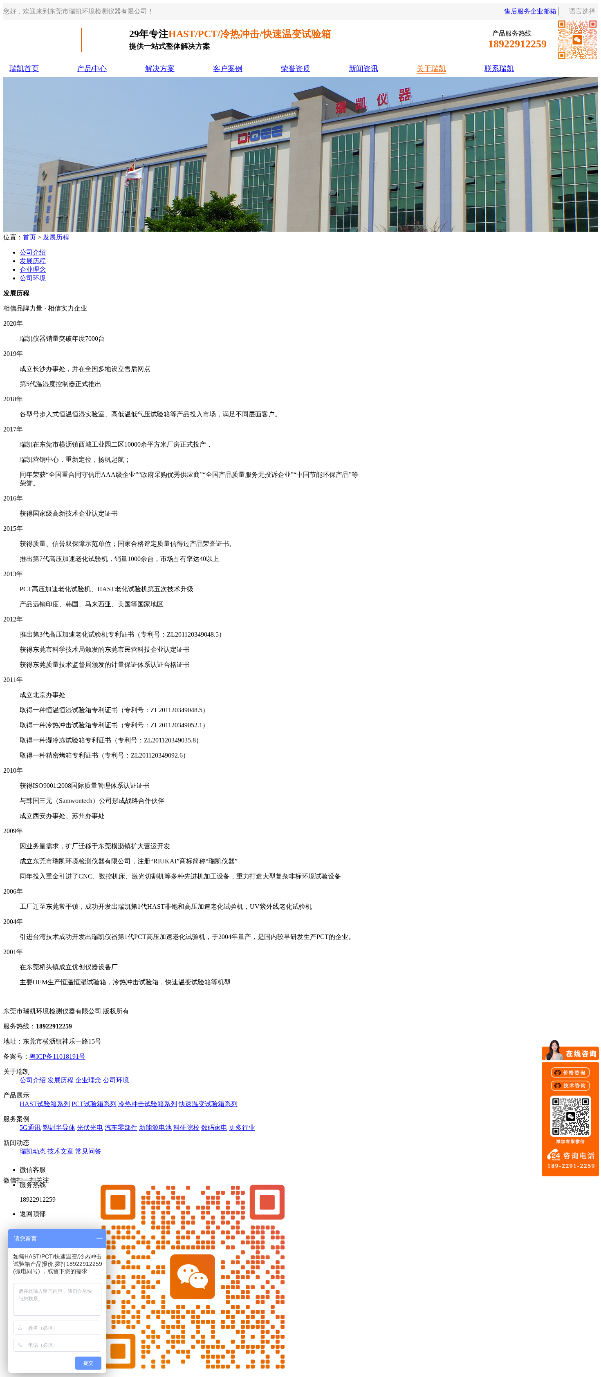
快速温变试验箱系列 (208, 1103)
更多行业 (242, 1127)
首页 (29, 237)
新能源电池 (155, 1127)
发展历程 (56, 237)
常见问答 (88, 1151)
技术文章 (60, 1151)
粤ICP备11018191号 (57, 1056)
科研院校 (186, 1127)
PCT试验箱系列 (94, 1103)
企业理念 (33, 269)
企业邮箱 (543, 11)
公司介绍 (33, 252)
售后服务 (517, 11)
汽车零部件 (121, 1127)
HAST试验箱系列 (45, 1103)
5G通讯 (30, 1127)
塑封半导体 (59, 1127)
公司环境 (33, 278)
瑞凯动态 (33, 1151)
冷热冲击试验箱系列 (147, 1103)
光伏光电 (90, 1127)
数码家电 (214, 1127)
